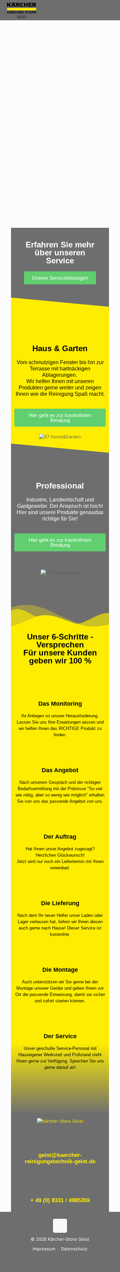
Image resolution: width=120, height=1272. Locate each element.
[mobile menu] (111, 10)
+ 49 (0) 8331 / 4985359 (60, 1200)
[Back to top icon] (60, 1226)
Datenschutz (74, 1248)
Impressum (44, 1248)
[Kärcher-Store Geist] (21, 10)
